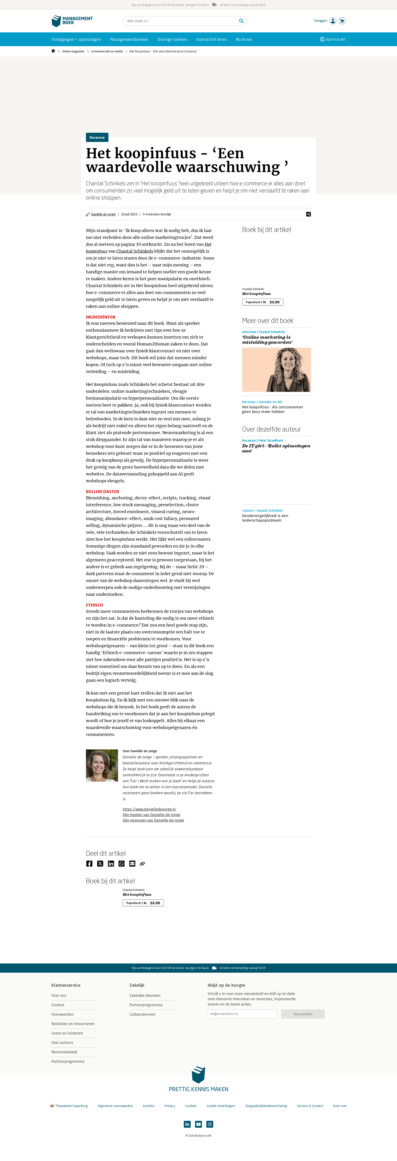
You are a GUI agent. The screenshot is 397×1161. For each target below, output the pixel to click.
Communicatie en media (107, 51)
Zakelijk (137, 985)
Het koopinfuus (256, 293)
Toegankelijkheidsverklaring (266, 1106)
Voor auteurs (62, 1042)
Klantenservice (65, 985)
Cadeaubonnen (143, 1014)
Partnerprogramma (67, 1061)
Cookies (191, 1106)
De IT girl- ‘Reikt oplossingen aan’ (276, 448)
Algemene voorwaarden (115, 1106)
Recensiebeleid (64, 1052)
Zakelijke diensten (145, 995)
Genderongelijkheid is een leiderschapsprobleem (265, 518)
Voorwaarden (62, 1014)
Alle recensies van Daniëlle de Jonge (153, 820)
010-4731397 (336, 39)
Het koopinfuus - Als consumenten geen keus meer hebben (272, 409)
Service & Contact (310, 1106)
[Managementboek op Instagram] (209, 1124)
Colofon (148, 1106)
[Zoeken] (241, 20)
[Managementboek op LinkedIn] (187, 1124)
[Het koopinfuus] (258, 259)
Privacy (169, 1106)
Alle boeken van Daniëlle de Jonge (151, 815)
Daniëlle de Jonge (103, 214)
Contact (57, 1005)
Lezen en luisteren (67, 1033)
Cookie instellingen (221, 1106)
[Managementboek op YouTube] (198, 1124)
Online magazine (73, 51)
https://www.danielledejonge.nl (149, 809)
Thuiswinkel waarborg (71, 1106)
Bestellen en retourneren (73, 1024)
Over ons (58, 995)
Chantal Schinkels (134, 251)
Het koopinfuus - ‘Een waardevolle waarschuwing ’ (163, 51)
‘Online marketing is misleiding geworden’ (267, 340)
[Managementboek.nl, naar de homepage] (72, 26)
